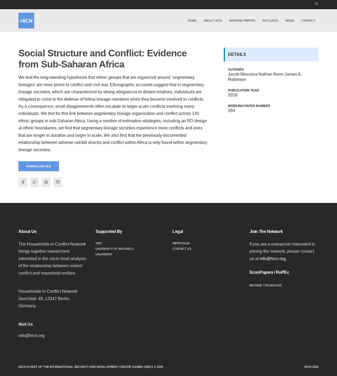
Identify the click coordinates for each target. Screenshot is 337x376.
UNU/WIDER (104, 254)
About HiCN (213, 20)
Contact (308, 20)
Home (192, 20)
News (290, 20)
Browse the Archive (266, 285)
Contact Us (181, 248)
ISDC (99, 243)
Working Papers (242, 20)
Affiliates (270, 20)
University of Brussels (114, 248)
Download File (38, 166)
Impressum (181, 243)
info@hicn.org (273, 258)
